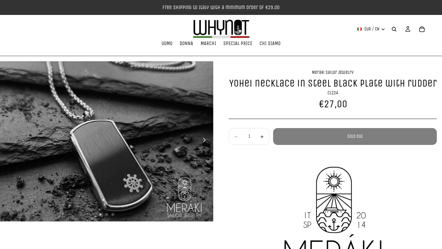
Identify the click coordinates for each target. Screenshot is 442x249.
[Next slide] (206, 141)
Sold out (355, 136)
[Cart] (422, 29)
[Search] (394, 29)
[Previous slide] (7, 141)
